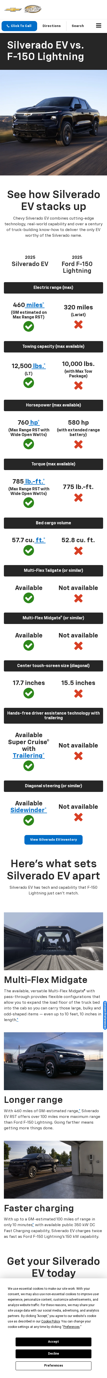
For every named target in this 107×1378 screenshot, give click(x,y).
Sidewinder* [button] (28, 810)
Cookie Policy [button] (50, 1321)
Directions (52, 26)
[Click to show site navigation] (99, 26)
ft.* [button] (40, 540)
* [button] (17, 1020)
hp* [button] (34, 423)
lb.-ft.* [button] (34, 482)
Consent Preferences (105, 1015)
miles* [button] (35, 305)
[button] (19, 26)
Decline (53, 1353)
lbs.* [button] (39, 366)
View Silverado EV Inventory (53, 839)
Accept (53, 1341)
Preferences (53, 1365)
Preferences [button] (71, 1327)
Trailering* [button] (29, 756)
